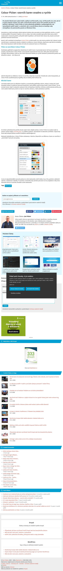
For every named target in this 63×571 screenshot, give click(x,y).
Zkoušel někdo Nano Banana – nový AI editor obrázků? (18, 498)
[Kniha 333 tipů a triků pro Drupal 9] (31, 355)
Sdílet (30, 211)
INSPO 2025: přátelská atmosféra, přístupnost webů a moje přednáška (24, 534)
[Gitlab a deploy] (13, 336)
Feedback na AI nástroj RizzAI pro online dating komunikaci (19, 494)
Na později (57, 211)
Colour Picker (25, 40)
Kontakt (21, 563)
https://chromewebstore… (10, 481)
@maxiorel (21, 228)
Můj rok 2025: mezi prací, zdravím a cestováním (18, 532)
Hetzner (12, 567)
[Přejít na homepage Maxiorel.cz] (5, 3)
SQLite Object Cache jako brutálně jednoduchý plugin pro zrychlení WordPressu (27, 552)
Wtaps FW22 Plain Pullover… (11, 458)
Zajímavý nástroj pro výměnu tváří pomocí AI (15, 496)
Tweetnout (39, 211)
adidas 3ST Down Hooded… (10, 470)
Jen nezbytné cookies (33, 288)
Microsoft (8, 186)
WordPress (31, 542)
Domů (2, 8)
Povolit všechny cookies (17, 288)
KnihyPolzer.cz (33, 368)
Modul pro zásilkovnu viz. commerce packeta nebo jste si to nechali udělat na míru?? (26, 506)
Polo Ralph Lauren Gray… (10, 485)
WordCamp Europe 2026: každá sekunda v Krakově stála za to (22, 550)
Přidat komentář (8, 211)
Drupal (31, 523)
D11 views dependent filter (10, 500)
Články (7, 8)
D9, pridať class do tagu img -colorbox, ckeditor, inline (18, 504)
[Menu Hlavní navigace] (60, 3)
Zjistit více (11, 284)
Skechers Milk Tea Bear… (10, 462)
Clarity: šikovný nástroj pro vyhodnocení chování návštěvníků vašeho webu (30, 251)
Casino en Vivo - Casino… (10, 477)
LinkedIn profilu (48, 224)
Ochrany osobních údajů (36, 309)
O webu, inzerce (5, 563)
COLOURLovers (17, 131)
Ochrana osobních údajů (18, 204)
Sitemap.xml (14, 563)
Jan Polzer (25, 16)
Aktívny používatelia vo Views (11, 510)
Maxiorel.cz (19, 560)
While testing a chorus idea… (11, 451)
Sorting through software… (10, 455)
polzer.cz (36, 224)
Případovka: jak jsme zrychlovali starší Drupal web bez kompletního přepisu (26, 530)
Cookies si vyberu (16, 293)
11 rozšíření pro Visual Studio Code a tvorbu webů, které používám (10, 271)
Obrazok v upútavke (8, 502)
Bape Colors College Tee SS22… (11, 466)
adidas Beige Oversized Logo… (11, 473)
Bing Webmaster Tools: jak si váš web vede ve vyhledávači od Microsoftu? (10, 251)
